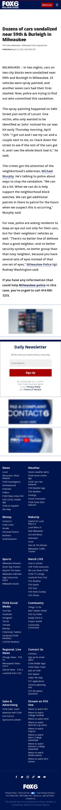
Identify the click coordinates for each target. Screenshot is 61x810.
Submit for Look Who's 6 (36, 522)
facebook (16, 777)
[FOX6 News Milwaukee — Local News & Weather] (11, 4)
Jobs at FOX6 (34, 670)
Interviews (33, 538)
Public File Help (35, 677)
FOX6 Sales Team (10, 709)
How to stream (35, 563)
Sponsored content (11, 719)
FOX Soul (32, 588)
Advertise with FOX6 (12, 712)
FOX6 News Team (37, 667)
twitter (22, 777)
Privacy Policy (34, 386)
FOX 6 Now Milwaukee (11, 45)
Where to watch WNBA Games (35, 754)
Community (36, 603)
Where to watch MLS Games (38, 760)
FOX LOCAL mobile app (11, 501)
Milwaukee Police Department (34, 45)
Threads (6, 624)
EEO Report (33, 674)
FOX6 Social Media (10, 604)
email (44, 777)
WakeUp (33, 517)
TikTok (5, 621)
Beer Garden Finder (37, 610)
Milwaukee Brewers (11, 563)
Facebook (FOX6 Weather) (10, 637)
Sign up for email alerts (36, 658)
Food (30, 541)
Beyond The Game (11, 570)
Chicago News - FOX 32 (12, 658)
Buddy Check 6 (35, 617)
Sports (6, 559)
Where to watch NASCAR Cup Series (37, 723)
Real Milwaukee (35, 531)
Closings (32, 495)
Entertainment (9, 485)
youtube (39, 777)
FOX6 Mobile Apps (37, 663)
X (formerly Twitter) (11, 632)
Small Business (9, 539)
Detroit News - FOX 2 (12, 669)
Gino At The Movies (37, 545)
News (6, 468)
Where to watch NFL (38, 709)
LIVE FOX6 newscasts (38, 566)
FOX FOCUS (8, 716)
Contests (32, 653)
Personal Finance (10, 531)
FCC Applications (36, 681)
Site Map (6, 509)
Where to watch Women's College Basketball (36, 746)
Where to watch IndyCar (35, 730)
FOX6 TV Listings (36, 573)
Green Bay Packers (11, 566)
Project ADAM (35, 621)
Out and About (35, 534)
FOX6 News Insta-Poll (12, 496)
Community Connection (33, 626)
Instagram (7, 617)
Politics (5, 492)
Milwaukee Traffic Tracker (36, 550)
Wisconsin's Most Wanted (10, 477)
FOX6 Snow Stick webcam (36, 503)
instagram (27, 777)
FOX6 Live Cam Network (35, 483)
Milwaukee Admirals (11, 573)
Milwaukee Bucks (10, 583)
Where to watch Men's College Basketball (35, 737)
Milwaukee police (32, 285)
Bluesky (6, 628)
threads (33, 777)
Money (6, 517)
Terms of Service (32, 389)
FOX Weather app (36, 488)
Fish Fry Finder (35, 614)
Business (6, 535)
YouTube (6, 610)
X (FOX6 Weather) (10, 641)
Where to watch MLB (38, 718)
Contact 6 (7, 521)
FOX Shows (33, 595)
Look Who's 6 (34, 527)
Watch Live (47, 5)
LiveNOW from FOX (37, 577)
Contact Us (35, 649)
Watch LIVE (35, 559)
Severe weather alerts (38, 472)
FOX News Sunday (37, 591)
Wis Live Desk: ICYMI (38, 570)
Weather (34, 468)
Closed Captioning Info (36, 686)
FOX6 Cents (8, 524)
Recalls (5, 528)
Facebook (7, 614)
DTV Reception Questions (35, 692)
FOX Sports (33, 584)
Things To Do (34, 607)
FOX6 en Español (10, 505)
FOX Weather (34, 491)
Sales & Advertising (10, 703)
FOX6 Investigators (11, 481)
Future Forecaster (36, 498)
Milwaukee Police (39, 264)
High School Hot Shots (10, 579)
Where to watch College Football (36, 714)
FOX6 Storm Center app (37, 477)
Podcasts (6, 488)
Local (5, 472)
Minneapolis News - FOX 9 (11, 664)
